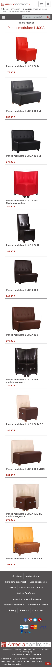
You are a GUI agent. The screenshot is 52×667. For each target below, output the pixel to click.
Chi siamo (17, 576)
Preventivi (24, 610)
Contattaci (37, 610)
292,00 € (10, 520)
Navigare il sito (33, 576)
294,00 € (10, 564)
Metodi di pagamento (14, 604)
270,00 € (10, 385)
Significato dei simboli (15, 582)
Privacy (12, 610)
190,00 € (10, 430)
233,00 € (10, 117)
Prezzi (40, 587)
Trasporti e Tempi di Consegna (26, 599)
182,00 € (10, 251)
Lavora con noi (26, 587)
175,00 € (10, 72)
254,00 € (10, 475)
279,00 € (10, 162)
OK (48, 664)
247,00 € (10, 296)
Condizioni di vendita (38, 604)
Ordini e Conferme (26, 593)
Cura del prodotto (38, 582)
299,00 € (10, 341)
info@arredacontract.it (19, 12)
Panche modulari (26, 22)
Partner (12, 587)
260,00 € (10, 206)
